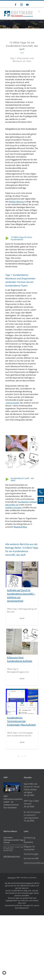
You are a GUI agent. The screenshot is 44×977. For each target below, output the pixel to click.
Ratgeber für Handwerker (29, 848)
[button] (4, 973)
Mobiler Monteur (16, 201)
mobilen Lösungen (13, 507)
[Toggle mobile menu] (39, 11)
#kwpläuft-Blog (20, 527)
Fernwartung (29, 837)
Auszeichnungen (31, 854)
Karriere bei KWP (31, 858)
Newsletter (28, 842)
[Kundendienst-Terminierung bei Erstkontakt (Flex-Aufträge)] (22, 702)
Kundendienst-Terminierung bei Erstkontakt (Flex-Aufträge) (21, 721)
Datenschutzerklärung (31, 863)
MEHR (22, 618)
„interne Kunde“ (12, 402)
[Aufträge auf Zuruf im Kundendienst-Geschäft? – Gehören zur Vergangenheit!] (22, 574)
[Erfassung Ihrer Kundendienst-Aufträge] (22, 642)
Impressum (11, 878)
